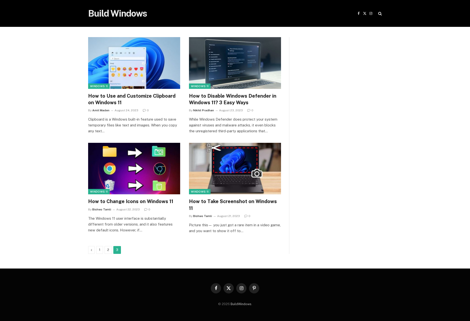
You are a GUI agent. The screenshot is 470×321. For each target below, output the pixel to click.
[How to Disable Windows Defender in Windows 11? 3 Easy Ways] (235, 63)
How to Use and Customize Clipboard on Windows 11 (132, 99)
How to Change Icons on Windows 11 (130, 201)
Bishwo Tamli (101, 209)
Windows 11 (99, 86)
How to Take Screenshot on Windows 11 (233, 204)
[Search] (379, 13)
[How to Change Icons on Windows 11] (134, 169)
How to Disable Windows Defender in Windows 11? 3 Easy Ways (232, 99)
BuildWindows (241, 304)
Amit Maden (100, 110)
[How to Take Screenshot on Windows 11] (235, 169)
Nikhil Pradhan (203, 110)
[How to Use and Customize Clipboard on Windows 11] (134, 63)
